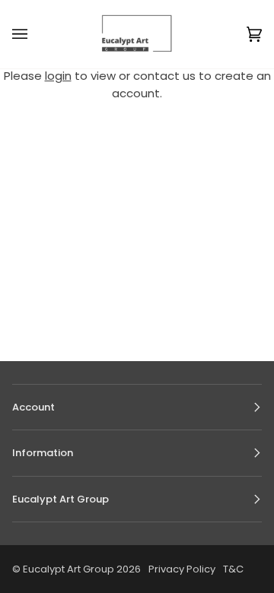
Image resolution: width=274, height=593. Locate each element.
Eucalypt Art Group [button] (60, 499)
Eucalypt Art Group (68, 569)
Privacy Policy (181, 569)
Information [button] (42, 453)
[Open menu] (35, 34)
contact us (164, 76)
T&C (233, 569)
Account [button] (33, 407)
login (58, 76)
